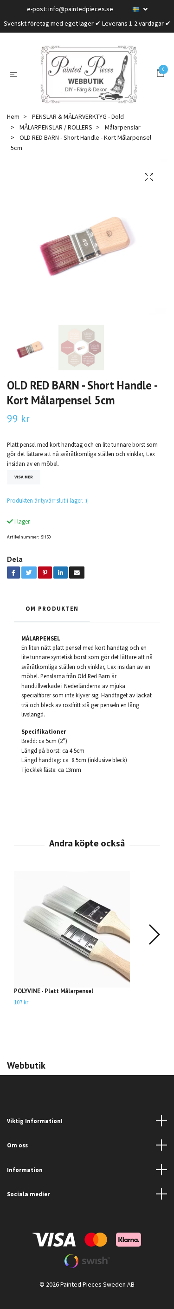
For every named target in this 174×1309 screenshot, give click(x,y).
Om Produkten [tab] (52, 619)
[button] (154, 945)
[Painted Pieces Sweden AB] (89, 80)
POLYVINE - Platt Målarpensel (53, 1002)
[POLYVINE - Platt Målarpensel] (87, 940)
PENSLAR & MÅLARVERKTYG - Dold (78, 127)
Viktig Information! (35, 1131)
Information (25, 1180)
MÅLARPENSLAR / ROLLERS (55, 138)
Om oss (17, 1156)
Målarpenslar (123, 138)
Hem (13, 127)
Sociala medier (28, 1205)
